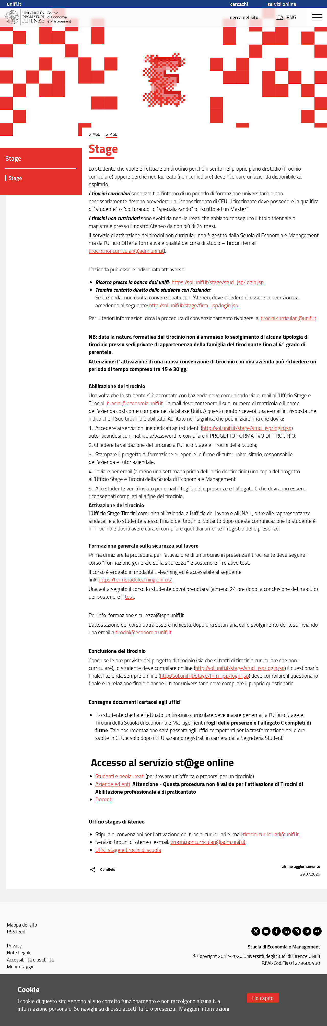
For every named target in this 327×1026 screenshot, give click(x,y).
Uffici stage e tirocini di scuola (128, 849)
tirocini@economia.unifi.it (135, 403)
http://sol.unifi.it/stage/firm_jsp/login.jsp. (194, 305)
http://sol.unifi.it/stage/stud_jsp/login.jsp (246, 428)
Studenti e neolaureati (119, 776)
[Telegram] (306, 931)
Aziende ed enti (112, 784)
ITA (279, 17)
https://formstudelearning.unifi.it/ (135, 579)
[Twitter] (255, 931)
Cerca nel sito (244, 17)
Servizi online (281, 3)
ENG (291, 17)
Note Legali (18, 952)
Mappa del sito (22, 924)
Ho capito (263, 998)
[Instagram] (296, 931)
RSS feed (16, 931)
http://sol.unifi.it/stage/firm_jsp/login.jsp (204, 675)
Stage (15, 178)
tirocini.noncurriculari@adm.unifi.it (126, 250)
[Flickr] (317, 931)
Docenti (103, 799)
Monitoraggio (20, 966)
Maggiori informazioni (204, 1008)
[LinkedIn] (286, 931)
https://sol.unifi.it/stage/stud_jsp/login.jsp (217, 282)
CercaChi (239, 3)
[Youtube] (266, 931)
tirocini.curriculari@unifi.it (288, 318)
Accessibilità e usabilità (30, 959)
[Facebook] (276, 931)
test (129, 596)
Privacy (14, 945)
